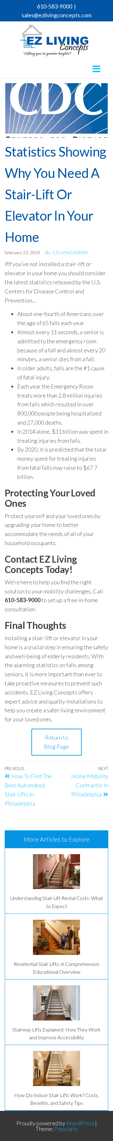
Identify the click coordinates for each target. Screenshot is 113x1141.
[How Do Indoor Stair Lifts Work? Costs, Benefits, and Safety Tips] (56, 1068)
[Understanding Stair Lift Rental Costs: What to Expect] (56, 871)
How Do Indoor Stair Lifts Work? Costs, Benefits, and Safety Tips (56, 1099)
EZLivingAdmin (70, 252)
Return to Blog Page (56, 742)
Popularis (66, 1128)
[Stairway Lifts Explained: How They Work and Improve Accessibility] (56, 1002)
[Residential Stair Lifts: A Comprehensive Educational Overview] (56, 937)
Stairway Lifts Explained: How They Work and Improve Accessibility (56, 1033)
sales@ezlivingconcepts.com (57, 15)
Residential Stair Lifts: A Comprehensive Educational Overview (56, 968)
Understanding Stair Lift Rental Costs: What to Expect (56, 902)
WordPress (80, 1123)
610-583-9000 (54, 6)
